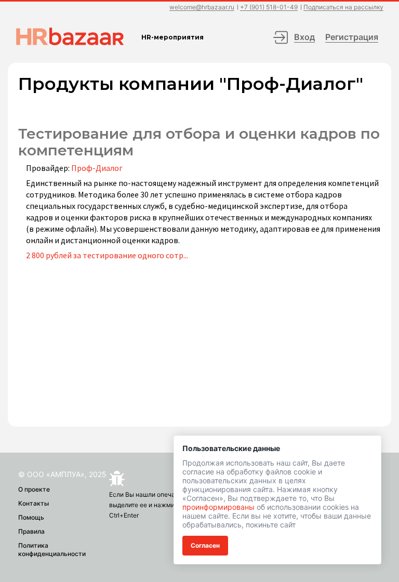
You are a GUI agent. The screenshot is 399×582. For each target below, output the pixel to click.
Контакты (33, 503)
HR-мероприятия (172, 37)
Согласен (205, 545)
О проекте (34, 489)
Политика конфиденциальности (52, 549)
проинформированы (218, 506)
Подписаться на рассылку (343, 7)
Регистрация (351, 37)
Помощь (31, 517)
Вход (304, 37)
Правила (31, 531)
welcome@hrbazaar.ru (201, 7)
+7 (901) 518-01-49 (269, 7)
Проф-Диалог (97, 168)
